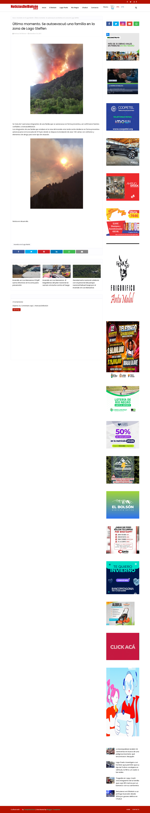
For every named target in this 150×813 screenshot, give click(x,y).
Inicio (14, 18)
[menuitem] (113, 7)
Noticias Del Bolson (20, 33)
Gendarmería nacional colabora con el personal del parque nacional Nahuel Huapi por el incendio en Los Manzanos (86, 284)
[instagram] (134, 2)
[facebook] (127, 2)
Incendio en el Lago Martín (25, 18)
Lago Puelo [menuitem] (64, 7)
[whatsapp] (136, 24)
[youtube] (129, 24)
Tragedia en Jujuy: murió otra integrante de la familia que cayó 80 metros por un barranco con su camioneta (127, 782)
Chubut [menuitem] (85, 7)
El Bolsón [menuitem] (52, 7)
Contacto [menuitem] (94, 7)
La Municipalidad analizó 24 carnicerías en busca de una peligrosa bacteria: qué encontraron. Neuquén (127, 753)
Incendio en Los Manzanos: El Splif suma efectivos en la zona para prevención (26, 282)
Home (128, 809)
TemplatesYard (29, 809)
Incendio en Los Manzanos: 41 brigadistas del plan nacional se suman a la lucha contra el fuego (56, 282)
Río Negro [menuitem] (75, 7)
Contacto (135, 809)
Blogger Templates (53, 809)
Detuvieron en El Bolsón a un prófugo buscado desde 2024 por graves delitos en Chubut (127, 795)
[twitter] (130, 2)
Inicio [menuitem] (44, 7)
